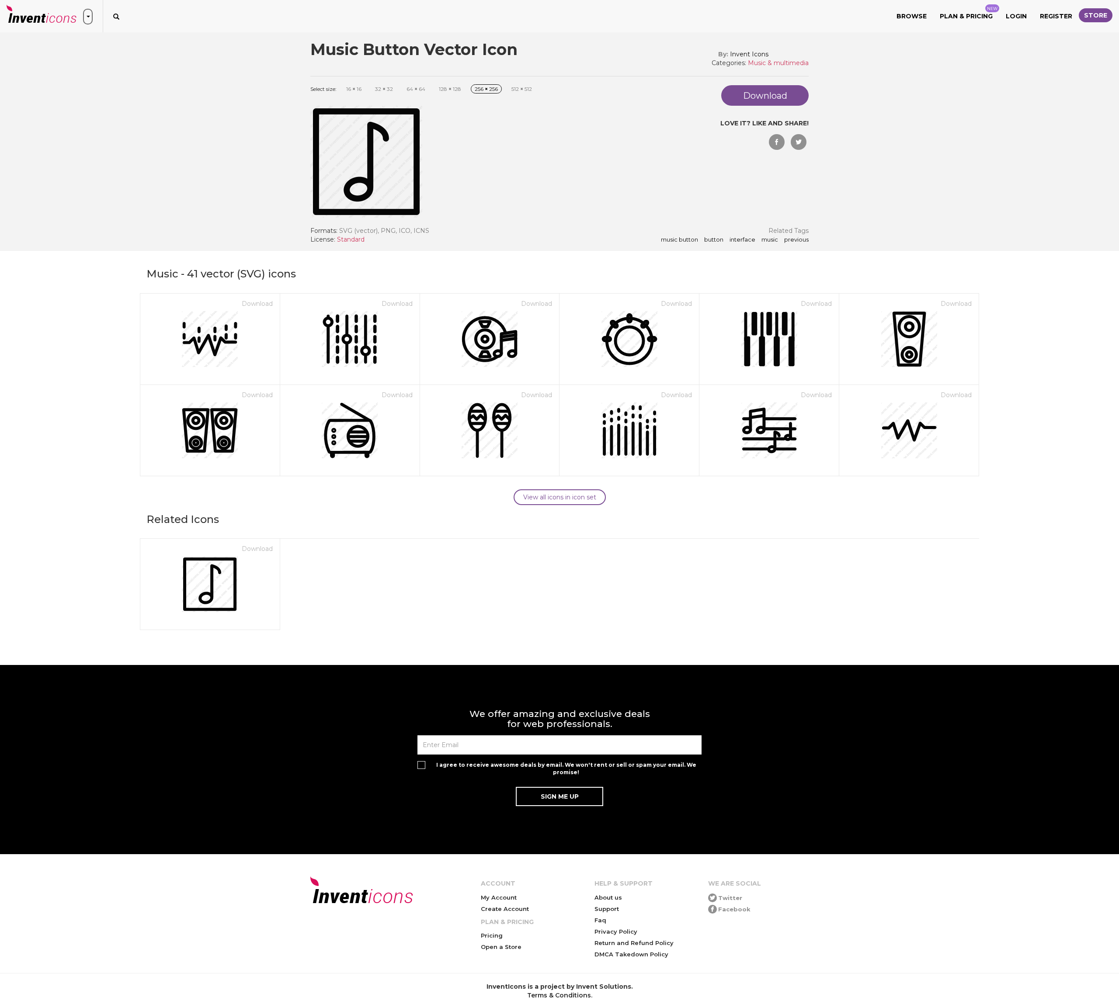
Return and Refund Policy (634, 942)
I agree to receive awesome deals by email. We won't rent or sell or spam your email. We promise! (566, 769)
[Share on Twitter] (798, 142)
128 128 (450, 89)
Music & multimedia (778, 63)
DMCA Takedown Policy (631, 954)
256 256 (486, 89)
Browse (912, 16)
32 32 (384, 89)
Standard (351, 239)
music (769, 240)
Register (1056, 16)
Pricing (492, 935)
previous (796, 240)
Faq (600, 920)
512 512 (521, 89)
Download (257, 304)
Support (606, 908)
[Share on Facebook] (777, 142)
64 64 (416, 89)
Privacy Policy (615, 931)
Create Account (505, 908)
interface (742, 240)
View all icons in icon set (559, 497)
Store (1095, 15)
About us (608, 897)
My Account (499, 897)
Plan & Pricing (968, 13)
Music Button (679, 240)
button (713, 240)
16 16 (353, 89)
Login (1016, 16)
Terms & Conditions (559, 995)
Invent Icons (749, 54)
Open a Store (501, 946)
